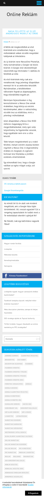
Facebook (29, 363)
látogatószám (21, 416)
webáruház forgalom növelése (17, 472)
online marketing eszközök (15, 444)
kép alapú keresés (12, 412)
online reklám (10, 448)
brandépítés (10, 359)
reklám (8, 456)
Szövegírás (8, 266)
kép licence (26, 412)
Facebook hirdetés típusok (15, 376)
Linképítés (8, 249)
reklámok (17, 456)
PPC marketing (10, 452)
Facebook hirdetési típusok (16, 372)
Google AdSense (11, 388)
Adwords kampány (11, 355)
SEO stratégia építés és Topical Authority (19, 318)
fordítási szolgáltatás (14, 384)
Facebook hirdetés (12, 367)
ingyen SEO (27, 404)
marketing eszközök (13, 420)
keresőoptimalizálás (29, 408)
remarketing (28, 456)
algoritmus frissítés (29, 355)
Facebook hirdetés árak (14, 380)
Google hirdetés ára (13, 400)
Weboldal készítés (10, 255)
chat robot (21, 359)
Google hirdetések (12, 396)
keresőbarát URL (11, 408)
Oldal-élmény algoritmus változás (18, 436)
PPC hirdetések (25, 448)
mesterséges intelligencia (15, 432)
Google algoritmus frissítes (16, 392)
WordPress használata (13, 476)
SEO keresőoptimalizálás (15, 460)
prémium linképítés (26, 452)
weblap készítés (11, 464)
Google (28, 384)
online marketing (12, 440)
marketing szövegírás (13, 428)
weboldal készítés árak (14, 468)
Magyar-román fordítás (12, 243)
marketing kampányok (13, 424)
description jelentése (13, 363)
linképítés (9, 416)
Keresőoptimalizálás (11, 260)
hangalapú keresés (12, 404)
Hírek (6, 42)
